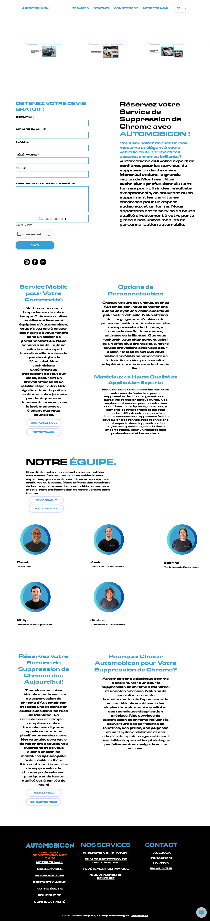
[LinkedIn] (43, 262)
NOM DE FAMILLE (31, 129)
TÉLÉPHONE (26, 154)
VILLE (21, 168)
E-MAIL (22, 142)
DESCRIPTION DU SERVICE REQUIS (45, 183)
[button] (52, 218)
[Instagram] (27, 262)
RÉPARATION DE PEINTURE (106, 853)
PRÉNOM (24, 117)
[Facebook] (35, 262)
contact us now (139, 916)
